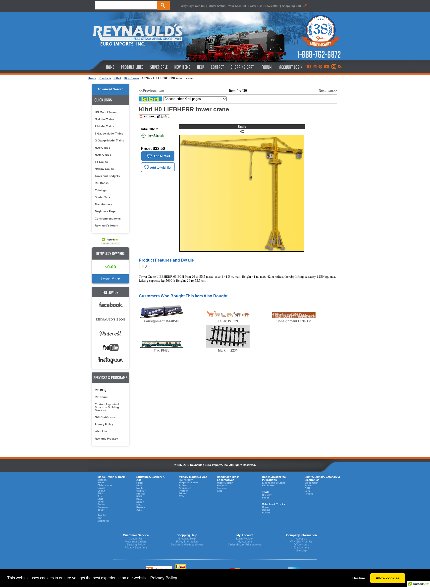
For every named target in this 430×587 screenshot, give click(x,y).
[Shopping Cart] (242, 67)
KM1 (100, 518)
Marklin (102, 479)
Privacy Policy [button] (163, 578)
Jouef (101, 509)
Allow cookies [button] (388, 578)
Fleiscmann (105, 485)
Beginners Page (105, 211)
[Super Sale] (158, 67)
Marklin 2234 (227, 350)
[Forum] (266, 67)
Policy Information (187, 541)
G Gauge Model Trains (109, 140)
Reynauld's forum (106, 225)
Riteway (267, 495)
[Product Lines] (132, 67)
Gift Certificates (105, 417)
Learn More (110, 279)
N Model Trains (104, 119)
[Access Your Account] (290, 67)
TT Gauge (101, 161)
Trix (100, 496)
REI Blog (100, 390)
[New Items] (182, 67)
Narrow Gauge (104, 168)
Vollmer (141, 491)
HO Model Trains (105, 112)
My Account (245, 541)
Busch (140, 501)
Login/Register (245, 538)
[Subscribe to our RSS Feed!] (339, 67)
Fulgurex (222, 485)
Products (105, 78)
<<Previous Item (151, 90)
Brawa (101, 488)
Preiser (140, 493)
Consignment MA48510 (161, 321)
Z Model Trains (104, 126)
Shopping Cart (291, 5)
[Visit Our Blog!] (315, 67)
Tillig (101, 501)
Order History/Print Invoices (245, 544)
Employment (301, 547)
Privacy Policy (104, 424)
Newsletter (271, 5)
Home (92, 78)
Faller (139, 482)
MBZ (139, 504)
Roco (101, 482)
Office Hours (301, 544)
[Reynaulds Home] (103, 67)
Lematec (222, 488)
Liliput (101, 490)
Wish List (256, 5)
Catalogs (101, 190)
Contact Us (136, 538)
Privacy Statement (136, 547)
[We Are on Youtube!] (326, 67)
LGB (100, 498)
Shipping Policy (136, 544)
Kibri (117, 78)
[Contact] (217, 67)
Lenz (307, 491)
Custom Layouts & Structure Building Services (107, 407)
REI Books (101, 182)
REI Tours (101, 397)
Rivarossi (103, 507)
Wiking (266, 509)
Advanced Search (110, 89)
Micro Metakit (225, 482)
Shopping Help (187, 538)
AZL (100, 512)
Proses (140, 507)
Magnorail (103, 520)
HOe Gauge (102, 147)
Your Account (237, 5)
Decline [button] (358, 578)
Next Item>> (328, 90)
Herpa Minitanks (189, 482)
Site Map (301, 550)
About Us (301, 538)
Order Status (217, 5)
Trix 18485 (161, 350)
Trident (183, 493)
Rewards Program (106, 438)
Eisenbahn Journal (273, 482)
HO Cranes (131, 78)
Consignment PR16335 (293, 321)
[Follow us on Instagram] (333, 67)
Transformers (103, 204)
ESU (307, 488)
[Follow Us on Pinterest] (320, 67)
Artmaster (185, 488)
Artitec (140, 510)
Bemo (101, 504)
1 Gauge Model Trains (109, 133)
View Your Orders (136, 541)
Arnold (102, 515)
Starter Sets (102, 197)
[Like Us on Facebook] (309, 67)
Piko (100, 493)
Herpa (265, 507)
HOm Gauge (103, 154)
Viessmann (311, 482)
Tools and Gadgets (107, 176)
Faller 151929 (228, 321)
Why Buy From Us (193, 5)
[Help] (201, 67)
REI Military (186, 479)
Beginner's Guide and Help (187, 544)
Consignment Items (108, 218)
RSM (139, 496)
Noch (139, 488)
